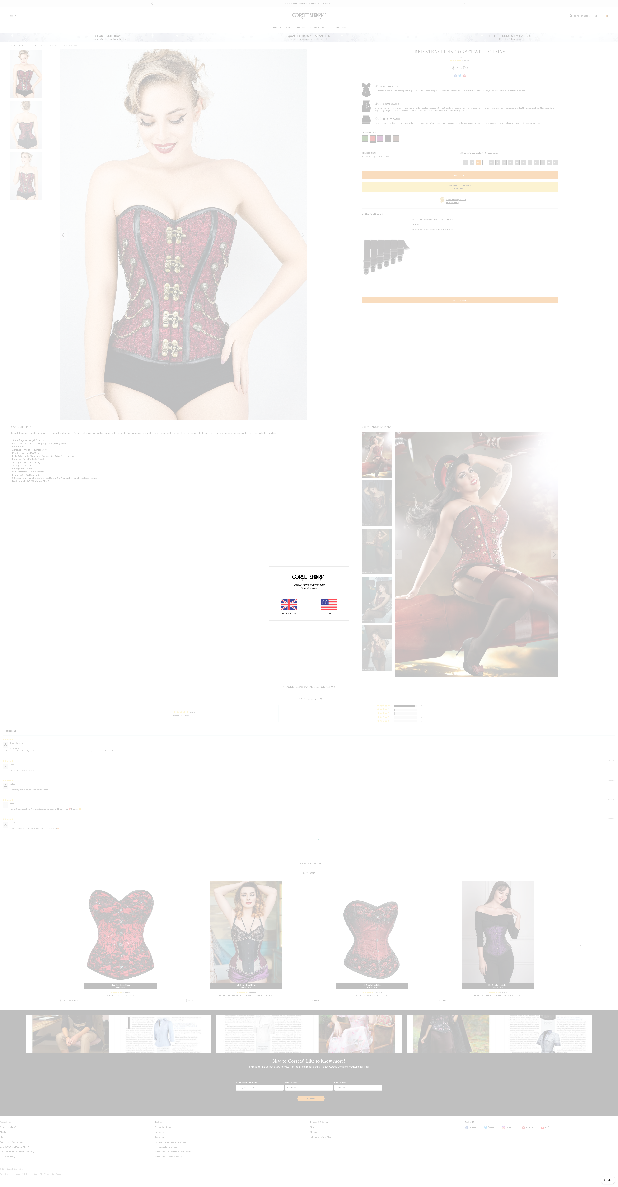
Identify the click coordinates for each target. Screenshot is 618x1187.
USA (329, 613)
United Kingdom (288, 613)
